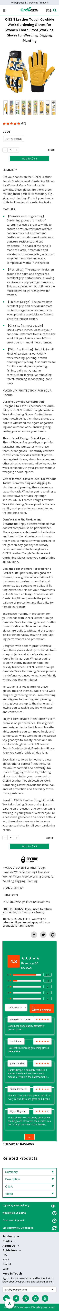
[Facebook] (16, 1298)
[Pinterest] (25, 1298)
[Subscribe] (52, 1289)
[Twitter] (6, 1298)
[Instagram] (35, 1298)
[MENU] (4, 10)
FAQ (4, 1254)
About (5, 1259)
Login (5, 1268)
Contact (6, 1264)
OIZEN (18, 888)
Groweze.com (23, 1307)
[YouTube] (45, 1298)
